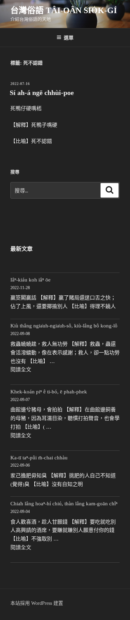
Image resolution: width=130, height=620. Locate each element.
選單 (68, 37)
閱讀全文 (20, 369)
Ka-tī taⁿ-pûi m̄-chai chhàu (39, 457)
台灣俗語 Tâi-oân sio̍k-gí (63, 10)
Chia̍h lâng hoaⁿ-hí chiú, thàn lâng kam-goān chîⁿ (64, 503)
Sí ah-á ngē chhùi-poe (42, 92)
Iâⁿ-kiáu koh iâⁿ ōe (30, 280)
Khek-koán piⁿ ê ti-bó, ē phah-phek (48, 391)
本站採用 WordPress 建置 (36, 603)
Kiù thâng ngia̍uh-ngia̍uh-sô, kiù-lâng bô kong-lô (64, 325)
